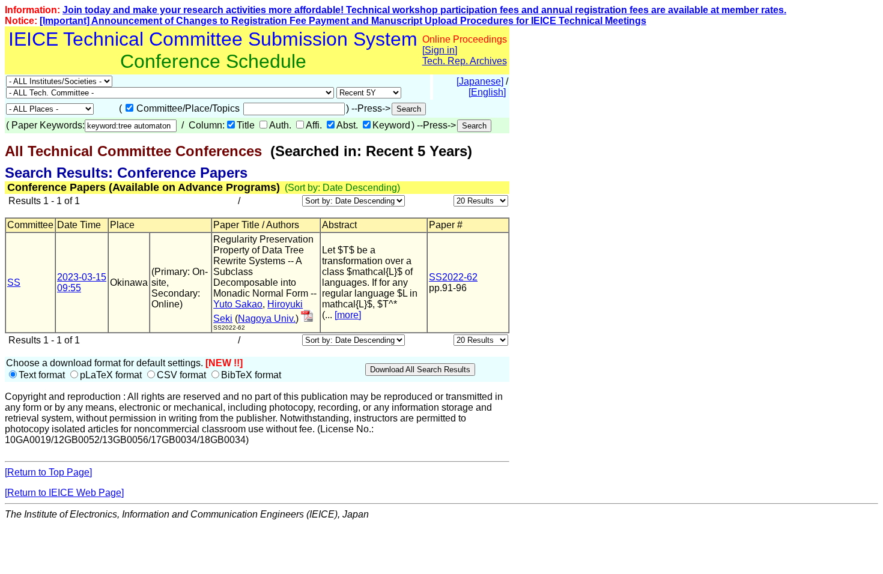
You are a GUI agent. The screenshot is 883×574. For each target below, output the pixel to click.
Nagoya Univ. (267, 318)
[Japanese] (480, 81)
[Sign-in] (307, 318)
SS (13, 282)
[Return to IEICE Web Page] (64, 493)
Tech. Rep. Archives (464, 61)
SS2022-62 (453, 277)
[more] (348, 315)
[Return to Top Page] (48, 472)
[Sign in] (439, 50)
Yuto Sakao (237, 304)
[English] (487, 92)
